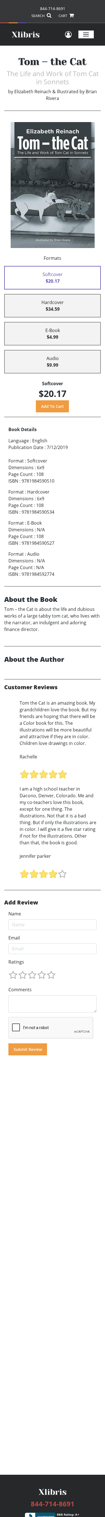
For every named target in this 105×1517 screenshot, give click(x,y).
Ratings (16, 962)
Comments (20, 990)
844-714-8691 (52, 8)
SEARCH (38, 15)
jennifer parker (35, 856)
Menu (86, 34)
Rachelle (28, 757)
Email (14, 938)
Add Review (21, 902)
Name (14, 914)
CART (63, 15)
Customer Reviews (31, 687)
